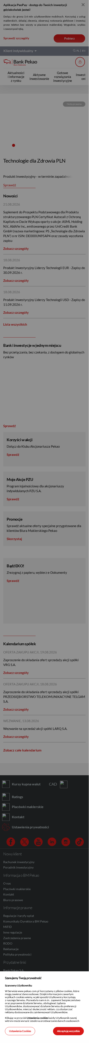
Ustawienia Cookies (20, 1031)
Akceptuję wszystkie (68, 1031)
